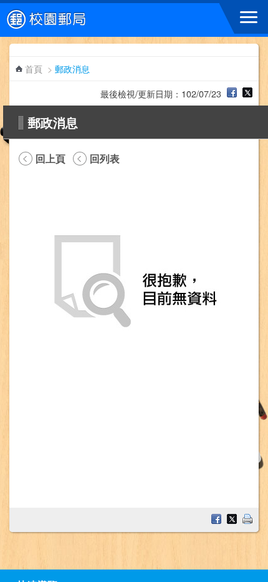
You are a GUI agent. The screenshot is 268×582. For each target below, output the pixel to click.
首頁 (33, 68)
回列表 (105, 158)
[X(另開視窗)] (247, 93)
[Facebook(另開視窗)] (232, 93)
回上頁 (50, 158)
